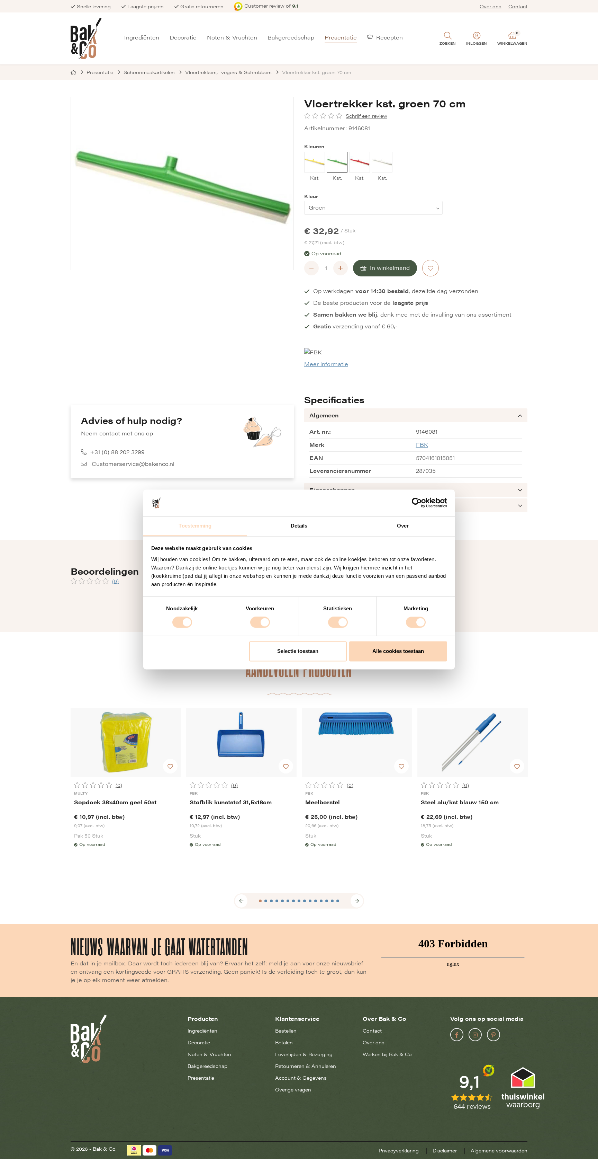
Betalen (284, 1042)
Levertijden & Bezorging (304, 1054)
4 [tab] (276, 901)
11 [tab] (315, 901)
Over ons (490, 6)
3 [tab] (271, 901)
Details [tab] (299, 526)
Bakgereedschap (291, 37)
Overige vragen (293, 1089)
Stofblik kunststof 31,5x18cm (231, 802)
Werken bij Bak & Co (387, 1054)
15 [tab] (337, 901)
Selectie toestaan (297, 651)
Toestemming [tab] (195, 526)
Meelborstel (322, 802)
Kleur (311, 196)
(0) (115, 581)
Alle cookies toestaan (398, 651)
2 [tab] (265, 901)
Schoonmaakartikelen (149, 72)
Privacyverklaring (399, 1150)
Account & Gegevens (301, 1077)
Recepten (388, 37)
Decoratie (183, 37)
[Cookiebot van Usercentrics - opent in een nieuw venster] (417, 503)
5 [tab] (282, 901)
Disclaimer (445, 1150)
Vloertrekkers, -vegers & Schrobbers (228, 72)
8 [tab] (299, 901)
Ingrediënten (141, 37)
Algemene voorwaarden (499, 1150)
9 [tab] (304, 901)
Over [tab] (403, 526)
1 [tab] (260, 901)
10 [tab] (310, 901)
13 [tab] (326, 901)
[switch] (260, 622)
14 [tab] (332, 901)
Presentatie (341, 37)
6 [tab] (288, 901)
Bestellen (286, 1030)
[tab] (415, 415)
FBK (422, 445)
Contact (517, 6)
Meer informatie (326, 364)
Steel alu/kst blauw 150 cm (460, 802)
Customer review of (271, 5)
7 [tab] (293, 901)
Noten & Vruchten (232, 37)
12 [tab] (321, 901)
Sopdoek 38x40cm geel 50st (115, 802)
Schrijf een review (366, 116)
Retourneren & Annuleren (305, 1065)
